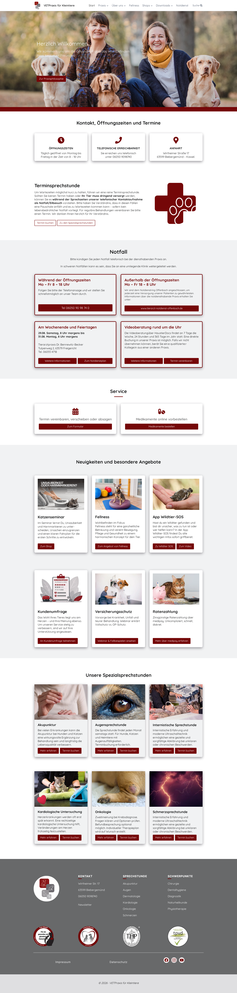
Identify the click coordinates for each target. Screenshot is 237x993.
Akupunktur (130, 883)
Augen (127, 890)
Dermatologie (131, 896)
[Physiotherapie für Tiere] (186, 936)
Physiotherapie (177, 908)
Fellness (134, 5)
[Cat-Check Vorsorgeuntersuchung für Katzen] (51, 936)
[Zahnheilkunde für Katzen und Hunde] (96, 936)
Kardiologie (130, 902)
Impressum (63, 962)
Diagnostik (174, 896)
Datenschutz (118, 962)
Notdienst (182, 5)
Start (92, 5)
